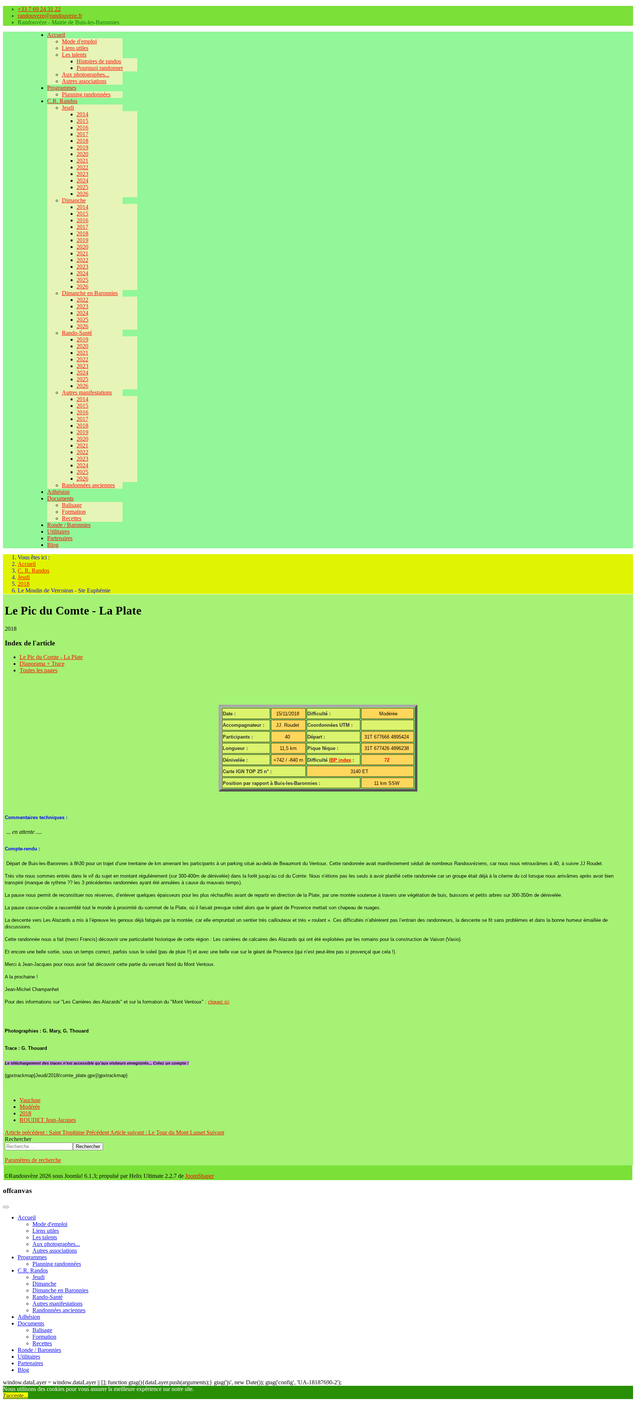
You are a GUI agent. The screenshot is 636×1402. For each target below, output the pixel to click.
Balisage (72, 505)
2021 (82, 160)
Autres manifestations (87, 392)
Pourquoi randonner (100, 68)
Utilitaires (58, 531)
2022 (82, 167)
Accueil (56, 35)
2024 (82, 180)
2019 (82, 147)
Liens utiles (75, 48)
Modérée (30, 1107)
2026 (82, 194)
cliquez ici (218, 1002)
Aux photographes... (85, 74)
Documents (60, 498)
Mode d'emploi (79, 41)
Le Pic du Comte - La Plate (51, 657)
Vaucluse (30, 1100)
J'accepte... (15, 1395)
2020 (82, 154)
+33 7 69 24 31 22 (39, 9)
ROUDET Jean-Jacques (48, 1120)
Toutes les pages (38, 670)
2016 (82, 127)
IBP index (340, 760)
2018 (82, 141)
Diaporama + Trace (42, 664)
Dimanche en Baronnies (90, 293)
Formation (74, 512)
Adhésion (58, 492)
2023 (82, 174)
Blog (53, 545)
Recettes (71, 518)
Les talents (74, 55)
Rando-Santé (77, 333)
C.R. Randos (62, 101)
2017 (82, 134)
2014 (82, 114)
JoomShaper (199, 1176)
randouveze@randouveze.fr (50, 16)
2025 (82, 187)
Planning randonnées (86, 94)
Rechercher (18, 1139)
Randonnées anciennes (88, 485)
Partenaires (60, 538)
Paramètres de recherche (33, 1160)
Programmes (61, 88)
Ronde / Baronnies (69, 525)
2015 (82, 121)
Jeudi (68, 108)
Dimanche (74, 200)
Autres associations (84, 81)
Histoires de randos (99, 61)
